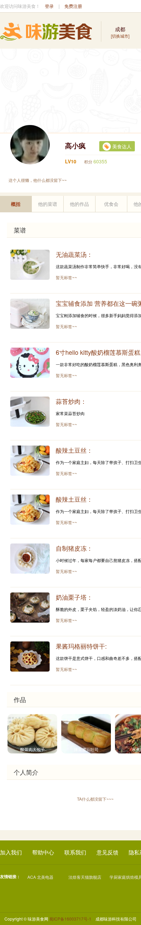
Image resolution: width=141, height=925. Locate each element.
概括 (16, 203)
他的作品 (79, 203)
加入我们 (11, 852)
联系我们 (75, 852)
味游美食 (46, 31)
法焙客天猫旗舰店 (84, 877)
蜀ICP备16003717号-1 (70, 919)
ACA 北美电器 (40, 877)
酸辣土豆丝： (74, 450)
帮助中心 (43, 852)
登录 (49, 6)
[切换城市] (120, 32)
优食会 (111, 203)
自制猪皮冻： (74, 547)
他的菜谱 (47, 203)
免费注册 (73, 6)
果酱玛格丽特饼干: (81, 645)
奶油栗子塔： (74, 596)
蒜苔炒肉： (71, 401)
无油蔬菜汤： (74, 254)
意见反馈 (107, 852)
